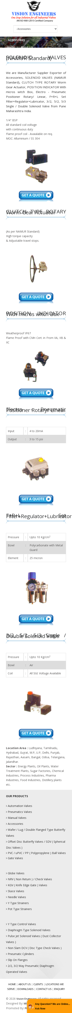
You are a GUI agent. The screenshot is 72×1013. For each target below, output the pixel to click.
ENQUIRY (59, 989)
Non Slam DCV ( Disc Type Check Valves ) (34, 948)
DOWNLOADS (25, 989)
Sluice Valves (15, 891)
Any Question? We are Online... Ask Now (52, 1006)
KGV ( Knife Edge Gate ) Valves (27, 885)
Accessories (15, 824)
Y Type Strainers (18, 903)
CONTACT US (44, 989)
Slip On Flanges (17, 960)
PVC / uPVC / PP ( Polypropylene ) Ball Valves (36, 853)
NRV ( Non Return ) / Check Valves (29, 879)
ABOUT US (24, 984)
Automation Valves (19, 806)
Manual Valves (16, 818)
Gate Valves (15, 858)
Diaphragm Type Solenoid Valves (28, 930)
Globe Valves (15, 873)
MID (26, 1003)
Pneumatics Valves (19, 812)
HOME (12, 984)
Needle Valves (16, 897)
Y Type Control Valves (21, 924)
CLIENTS (38, 984)
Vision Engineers (26, 998)
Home (11, 47)
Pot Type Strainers (19, 909)
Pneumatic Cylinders (20, 954)
